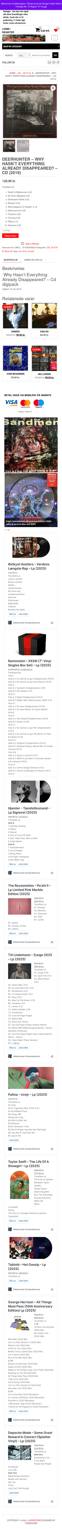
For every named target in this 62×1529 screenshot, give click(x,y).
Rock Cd (8, 251)
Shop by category (12, 46)
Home (12, 73)
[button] (53, 88)
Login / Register (8, 30)
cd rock (30, 251)
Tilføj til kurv (10, 235)
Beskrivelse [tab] (11, 259)
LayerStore (34, 1520)
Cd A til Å (28, 73)
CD (19, 73)
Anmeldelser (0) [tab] (33, 259)
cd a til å (22, 251)
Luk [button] (45, 6)
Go (55, 55)
